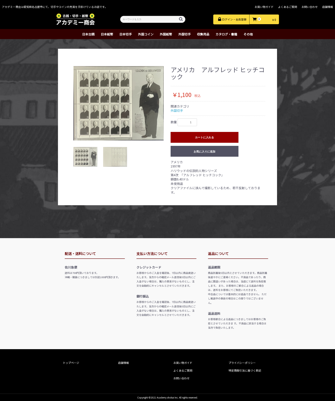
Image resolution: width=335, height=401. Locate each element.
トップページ (71, 363)
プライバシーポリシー (242, 363)
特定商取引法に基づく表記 (245, 370)
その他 (248, 34)
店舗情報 (327, 7)
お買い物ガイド (264, 7)
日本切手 (125, 34)
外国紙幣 (166, 34)
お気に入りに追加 (204, 151)
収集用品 (203, 34)
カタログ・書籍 (226, 34)
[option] (118, 103)
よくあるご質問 (287, 7)
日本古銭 (88, 34)
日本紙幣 (107, 34)
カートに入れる (204, 137)
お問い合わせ (309, 7)
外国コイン (146, 34)
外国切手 (184, 34)
